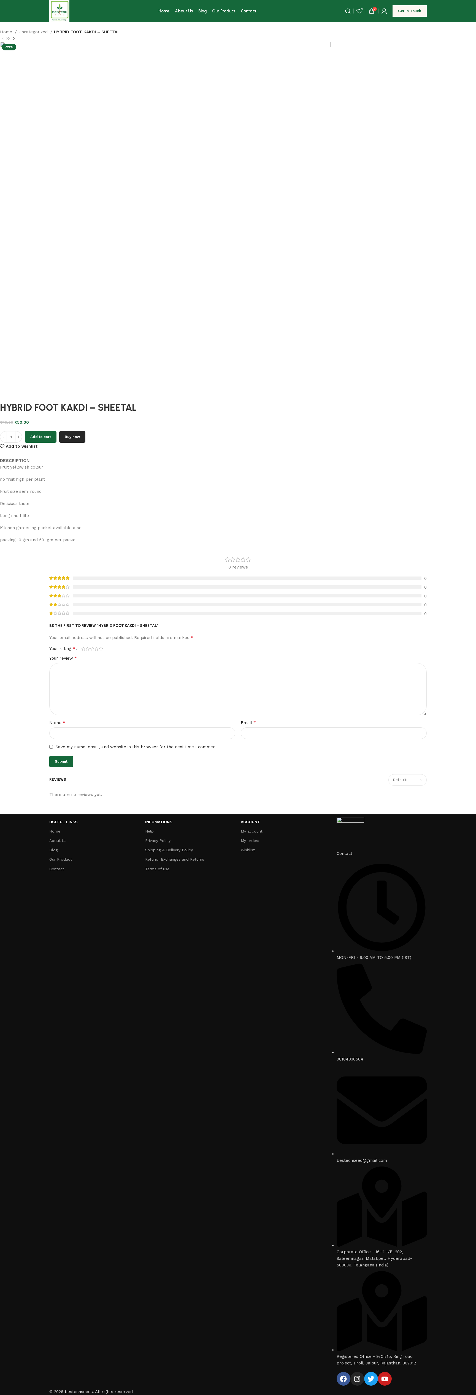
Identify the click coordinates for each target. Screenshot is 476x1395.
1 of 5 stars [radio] (83, 649)
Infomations (158, 822)
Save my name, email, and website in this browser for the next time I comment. (137, 746)
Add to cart (40, 437)
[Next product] (14, 39)
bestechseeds (79, 1391)
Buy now (72, 437)
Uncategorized (33, 31)
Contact (56, 869)
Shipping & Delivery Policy (169, 850)
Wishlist (248, 850)
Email (248, 722)
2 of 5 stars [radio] (87, 649)
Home (6, 31)
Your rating (62, 648)
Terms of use (157, 869)
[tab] (15, 456)
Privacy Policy (158, 840)
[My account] (384, 11)
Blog (53, 850)
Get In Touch (409, 11)
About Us (57, 840)
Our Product (60, 859)
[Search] (347, 11)
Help (149, 831)
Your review (63, 658)
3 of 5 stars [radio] (92, 649)
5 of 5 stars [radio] (101, 649)
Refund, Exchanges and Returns (174, 859)
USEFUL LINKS (63, 822)
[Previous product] (3, 39)
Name (57, 722)
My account (252, 831)
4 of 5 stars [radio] (96, 649)
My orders (250, 840)
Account (250, 822)
